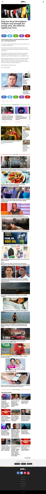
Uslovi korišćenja (23, 483)
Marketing (23, 479)
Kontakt (23, 476)
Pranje (3, 101)
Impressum (23, 481)
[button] (2, 112)
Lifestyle (3, 19)
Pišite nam (23, 485)
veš (11, 101)
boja (8, 101)
